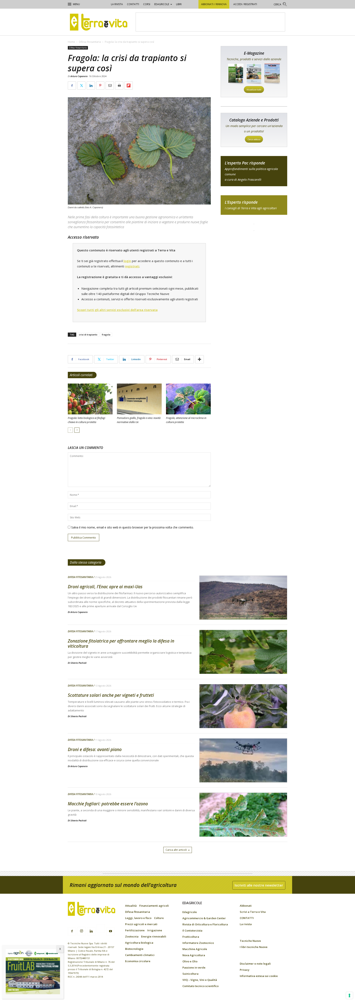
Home (71, 42)
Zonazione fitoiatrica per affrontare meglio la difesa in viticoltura (121, 643)
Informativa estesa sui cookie (259, 976)
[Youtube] (110, 931)
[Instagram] (81, 931)
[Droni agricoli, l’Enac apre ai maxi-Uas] (243, 608)
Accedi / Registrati (245, 4)
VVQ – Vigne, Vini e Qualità (199, 980)
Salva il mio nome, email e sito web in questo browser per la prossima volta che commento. (132, 527)
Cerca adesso (254, 139)
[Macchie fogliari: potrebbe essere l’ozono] (243, 825)
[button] (280, 5)
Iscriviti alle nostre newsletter (259, 885)
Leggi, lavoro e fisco (138, 918)
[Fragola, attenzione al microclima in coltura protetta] (188, 399)
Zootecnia (131, 936)
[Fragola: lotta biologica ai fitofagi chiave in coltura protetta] (90, 399)
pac (254, 171)
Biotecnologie (134, 949)
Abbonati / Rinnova (214, 4)
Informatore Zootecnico (198, 943)
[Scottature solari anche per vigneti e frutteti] (243, 716)
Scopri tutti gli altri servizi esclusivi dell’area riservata (117, 310)
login (127, 261)
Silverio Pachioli (78, 662)
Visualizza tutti (254, 89)
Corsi (146, 4)
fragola (106, 334)
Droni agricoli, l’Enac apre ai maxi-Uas (105, 587)
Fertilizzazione (135, 930)
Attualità (131, 905)
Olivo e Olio (189, 961)
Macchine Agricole (194, 949)
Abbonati (246, 905)
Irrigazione (154, 930)
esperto (254, 205)
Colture (159, 918)
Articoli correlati (81, 375)
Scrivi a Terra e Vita (253, 912)
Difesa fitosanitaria (90, 42)
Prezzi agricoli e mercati (141, 924)
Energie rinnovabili (153, 936)
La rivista (117, 4)
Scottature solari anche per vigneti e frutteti (111, 695)
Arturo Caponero (79, 76)
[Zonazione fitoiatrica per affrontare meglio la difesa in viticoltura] (243, 662)
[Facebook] (72, 931)
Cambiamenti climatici (139, 955)
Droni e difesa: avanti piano (95, 749)
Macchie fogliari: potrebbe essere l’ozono (108, 804)
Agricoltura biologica (139, 942)
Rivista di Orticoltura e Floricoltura (205, 924)
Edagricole (161, 4)
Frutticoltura (190, 937)
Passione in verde (193, 967)
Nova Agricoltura (193, 955)
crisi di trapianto (88, 334)
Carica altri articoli (176, 850)
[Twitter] (101, 929)
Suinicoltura (190, 974)
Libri (179, 4)
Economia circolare (137, 961)
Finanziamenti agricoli (154, 905)
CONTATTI (133, 4)
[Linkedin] (91, 931)
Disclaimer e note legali (255, 963)
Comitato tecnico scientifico (200, 986)
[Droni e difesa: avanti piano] (243, 771)
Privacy (244, 970)
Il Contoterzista (192, 930)
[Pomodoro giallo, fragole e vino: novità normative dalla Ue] (139, 399)
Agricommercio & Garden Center (204, 918)
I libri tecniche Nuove (253, 947)
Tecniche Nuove (250, 941)
